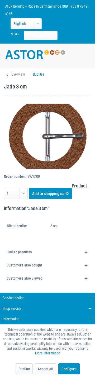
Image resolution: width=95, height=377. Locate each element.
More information (47, 353)
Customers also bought (24, 265)
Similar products (19, 252)
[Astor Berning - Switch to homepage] (35, 54)
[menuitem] (14, 34)
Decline (24, 368)
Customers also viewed (24, 278)
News (14, 34)
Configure (69, 368)
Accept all (45, 368)
